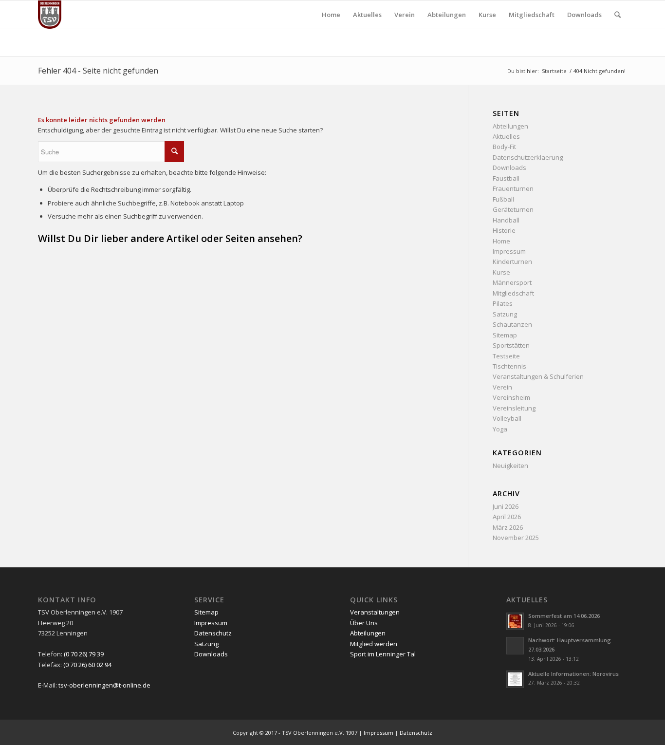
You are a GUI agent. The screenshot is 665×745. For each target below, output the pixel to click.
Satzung (505, 314)
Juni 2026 (505, 506)
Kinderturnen (512, 261)
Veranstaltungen (375, 612)
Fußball (503, 199)
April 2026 (507, 516)
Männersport (512, 282)
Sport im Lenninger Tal (383, 654)
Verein (502, 387)
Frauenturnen (513, 188)
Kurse (501, 272)
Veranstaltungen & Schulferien (538, 376)
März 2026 (508, 527)
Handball (506, 220)
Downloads (509, 167)
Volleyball (507, 418)
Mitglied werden (373, 643)
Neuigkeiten (510, 465)
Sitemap (505, 335)
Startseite (554, 70)
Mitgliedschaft (513, 293)
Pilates (503, 303)
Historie (504, 230)
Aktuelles (506, 136)
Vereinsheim (511, 397)
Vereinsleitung (514, 408)
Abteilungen (510, 126)
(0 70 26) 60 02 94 (87, 664)
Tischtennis (509, 366)
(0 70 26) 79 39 (84, 654)
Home (501, 241)
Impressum (509, 251)
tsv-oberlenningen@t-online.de (104, 685)
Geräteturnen (513, 209)
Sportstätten (511, 345)
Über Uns (364, 622)
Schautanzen (512, 324)
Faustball (506, 178)
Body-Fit (504, 146)
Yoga (500, 429)
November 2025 (516, 537)
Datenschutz (213, 633)
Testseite (506, 356)
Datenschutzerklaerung (528, 157)
